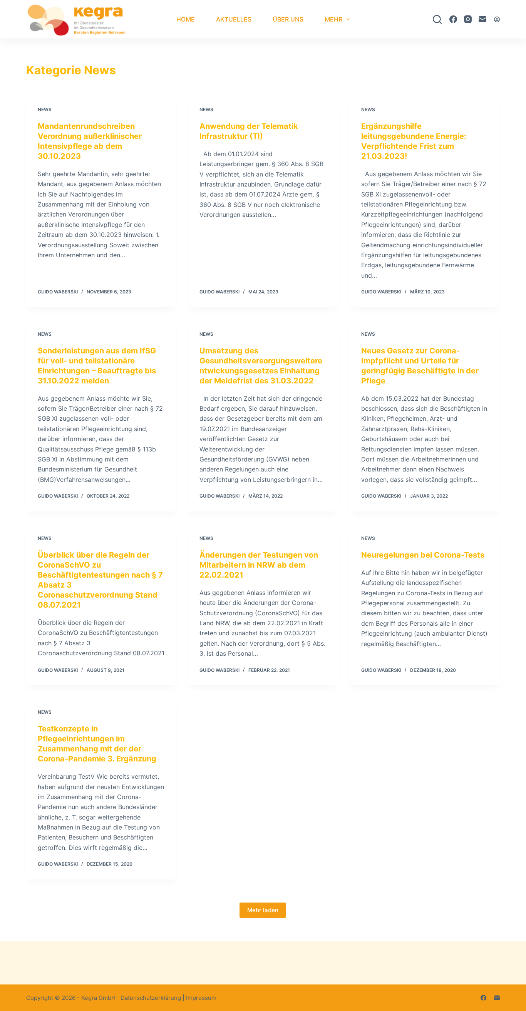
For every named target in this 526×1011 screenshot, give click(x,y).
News (45, 109)
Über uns (288, 19)
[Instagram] (468, 19)
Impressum (201, 997)
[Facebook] (453, 19)
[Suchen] (437, 19)
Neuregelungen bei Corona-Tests (422, 555)
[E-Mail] (482, 19)
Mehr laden (262, 910)
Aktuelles (233, 19)
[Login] (497, 19)
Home (185, 19)
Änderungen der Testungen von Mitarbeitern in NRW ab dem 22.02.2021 (258, 565)
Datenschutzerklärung (151, 997)
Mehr (333, 19)
